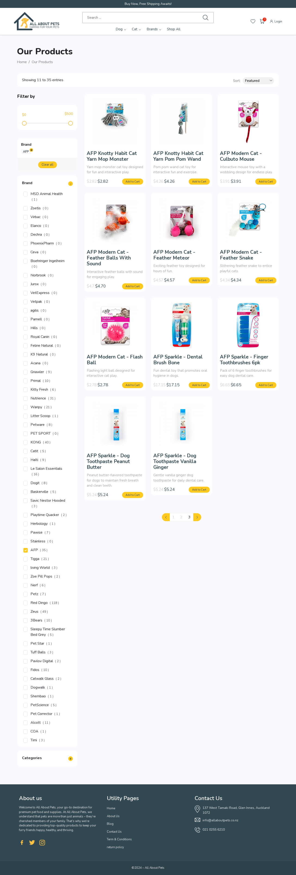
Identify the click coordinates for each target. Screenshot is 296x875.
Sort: (236, 80)
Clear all (47, 165)
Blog (110, 824)
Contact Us (114, 832)
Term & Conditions (119, 839)
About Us (113, 816)
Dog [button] (119, 29)
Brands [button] (152, 29)
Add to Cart (133, 181)
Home (22, 62)
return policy (115, 847)
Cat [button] (134, 29)
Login (278, 21)
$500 (69, 114)
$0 (24, 115)
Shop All (173, 29)
